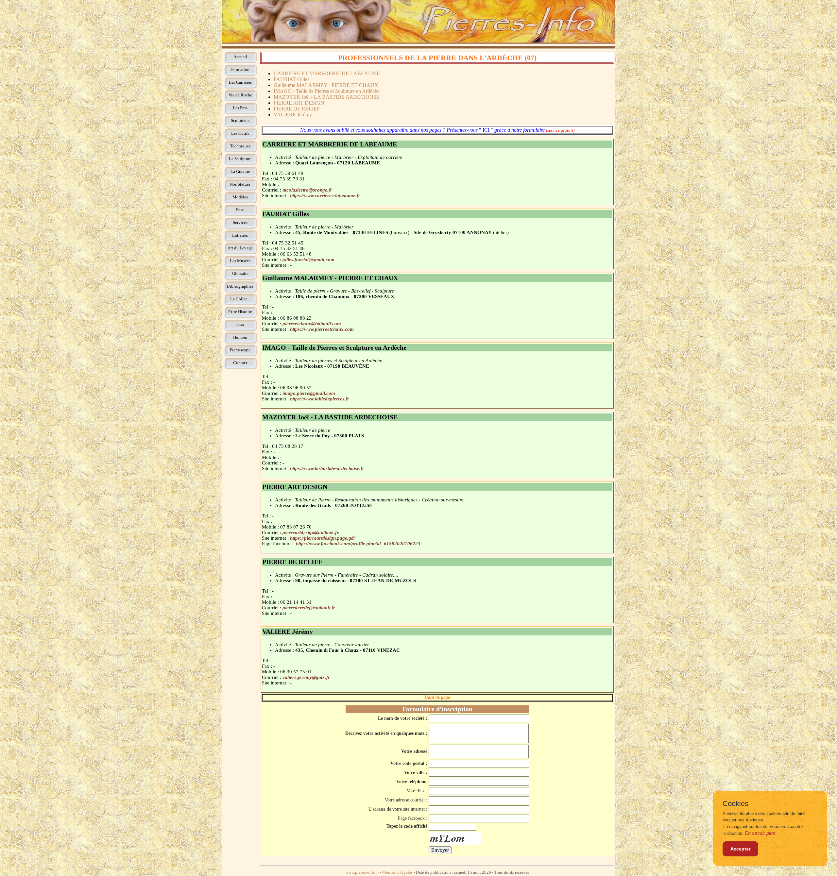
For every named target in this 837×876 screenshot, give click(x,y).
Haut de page (437, 697)
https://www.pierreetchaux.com (322, 329)
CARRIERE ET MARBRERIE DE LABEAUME (327, 73)
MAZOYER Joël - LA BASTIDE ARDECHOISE (327, 97)
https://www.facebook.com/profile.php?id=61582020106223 (358, 543)
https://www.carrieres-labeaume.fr (325, 195)
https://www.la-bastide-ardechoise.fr (327, 468)
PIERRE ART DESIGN (299, 103)
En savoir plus (760, 833)
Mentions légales (397, 872)
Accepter (740, 848)
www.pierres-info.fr (362, 872)
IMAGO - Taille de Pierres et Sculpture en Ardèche (327, 91)
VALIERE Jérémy (293, 114)
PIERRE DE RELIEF (297, 108)
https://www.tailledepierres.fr (319, 398)
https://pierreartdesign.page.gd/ (322, 538)
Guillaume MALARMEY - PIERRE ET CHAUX (326, 85)
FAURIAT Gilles (291, 79)
